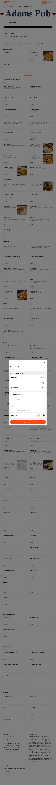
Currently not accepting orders (28, 422)
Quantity (14, 415)
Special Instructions (17, 394)
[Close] (44, 362)
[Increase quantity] (43, 415)
